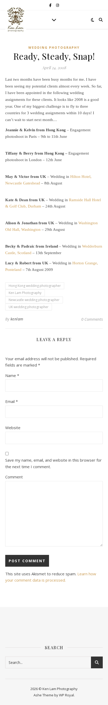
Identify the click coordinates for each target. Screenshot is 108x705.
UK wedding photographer (28, 307)
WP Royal (66, 695)
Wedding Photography (54, 47)
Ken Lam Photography (25, 293)
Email (11, 401)
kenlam (16, 318)
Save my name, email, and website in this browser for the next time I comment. (53, 463)
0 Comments (92, 319)
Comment (14, 476)
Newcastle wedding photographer (34, 300)
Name (12, 375)
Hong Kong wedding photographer (35, 285)
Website (12, 427)
